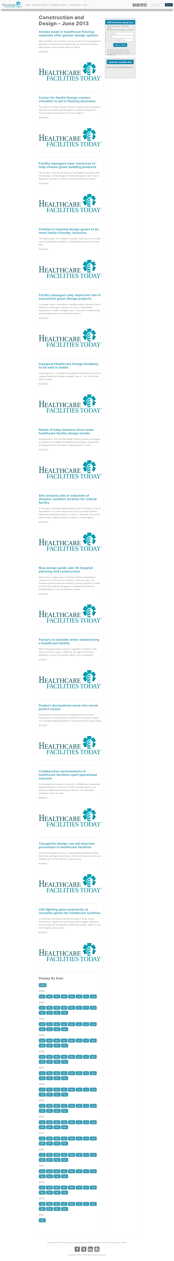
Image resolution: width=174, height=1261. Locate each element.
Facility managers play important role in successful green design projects (70, 296)
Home (28, 5)
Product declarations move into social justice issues (68, 707)
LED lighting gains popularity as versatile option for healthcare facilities (70, 911)
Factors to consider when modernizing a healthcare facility (69, 641)
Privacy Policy (117, 53)
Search (169, 5)
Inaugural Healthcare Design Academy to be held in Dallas (69, 365)
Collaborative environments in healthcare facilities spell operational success (68, 774)
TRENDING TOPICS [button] (59, 5)
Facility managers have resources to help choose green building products (67, 165)
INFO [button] (85, 5)
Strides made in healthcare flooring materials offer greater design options (68, 33)
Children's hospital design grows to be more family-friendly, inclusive (69, 231)
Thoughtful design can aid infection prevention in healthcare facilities (67, 845)
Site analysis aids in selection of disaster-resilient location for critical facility (68, 499)
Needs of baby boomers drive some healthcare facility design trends (66, 431)
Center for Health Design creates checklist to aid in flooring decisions (67, 99)
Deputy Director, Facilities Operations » (120, 67)
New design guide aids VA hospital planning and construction (66, 569)
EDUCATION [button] (75, 5)
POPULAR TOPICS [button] (40, 5)
